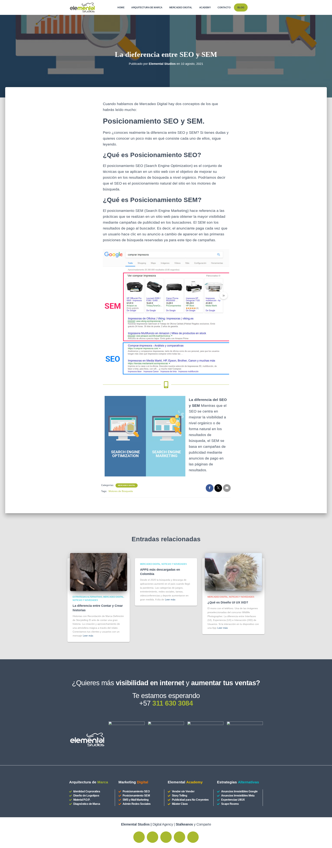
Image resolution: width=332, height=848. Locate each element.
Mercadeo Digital (180, 7)
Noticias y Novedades (85, 600)
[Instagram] (139, 837)
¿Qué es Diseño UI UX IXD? (228, 602)
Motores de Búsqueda (121, 491)
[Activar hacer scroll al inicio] (325, 841)
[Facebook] (152, 837)
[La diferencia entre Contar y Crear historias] (98, 571)
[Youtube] (193, 837)
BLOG (240, 7)
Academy (205, 7)
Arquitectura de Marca (146, 7)
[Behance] (166, 837)
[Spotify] (179, 837)
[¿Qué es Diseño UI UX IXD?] (233, 571)
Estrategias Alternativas (87, 597)
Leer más (88, 635)
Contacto (224, 7)
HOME (120, 7)
